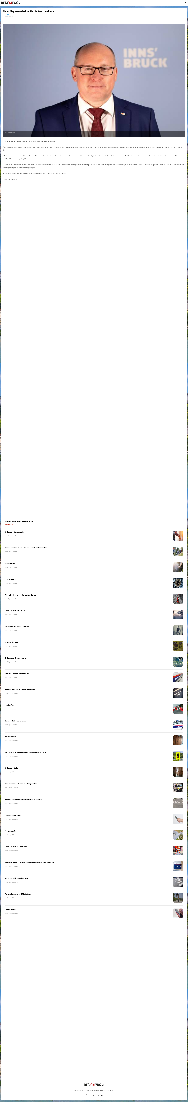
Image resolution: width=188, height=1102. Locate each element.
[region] (94, 261)
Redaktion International (11, 15)
